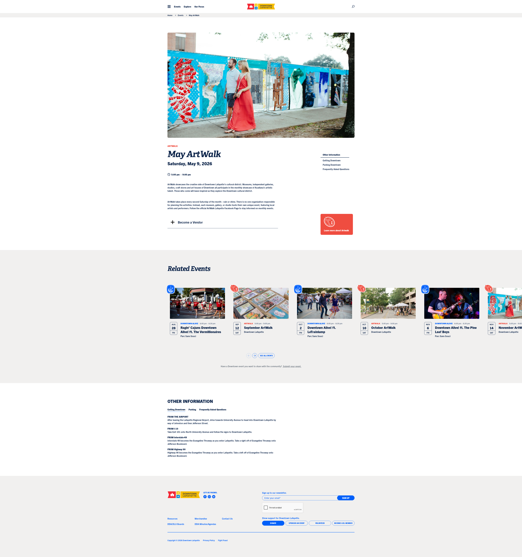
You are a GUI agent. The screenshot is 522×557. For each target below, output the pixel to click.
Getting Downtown (332, 160)
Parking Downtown (332, 164)
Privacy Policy (209, 540)
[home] (261, 6)
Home (169, 15)
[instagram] (209, 496)
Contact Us (227, 518)
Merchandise (201, 518)
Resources (172, 518)
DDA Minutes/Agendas (205, 524)
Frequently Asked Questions (336, 169)
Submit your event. (291, 366)
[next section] (254, 355)
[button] (169, 6)
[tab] (176, 409)
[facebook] (205, 496)
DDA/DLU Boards (175, 524)
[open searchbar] (352, 6)
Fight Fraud (223, 540)
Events (180, 15)
